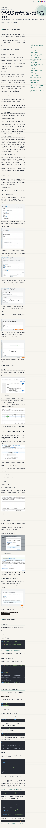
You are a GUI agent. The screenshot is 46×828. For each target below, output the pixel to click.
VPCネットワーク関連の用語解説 (36, 45)
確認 (32, 72)
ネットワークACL (34, 50)
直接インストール (34, 82)
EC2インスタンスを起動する (35, 59)
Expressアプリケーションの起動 (36, 85)
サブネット (33, 47)
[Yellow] (40, 1)
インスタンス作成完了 (35, 75)
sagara (4, 1)
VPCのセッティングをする (35, 55)
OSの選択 (33, 60)
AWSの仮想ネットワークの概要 (35, 44)
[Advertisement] (37, 32)
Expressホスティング (35, 88)
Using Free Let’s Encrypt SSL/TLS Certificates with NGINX (12, 823)
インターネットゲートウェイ (36, 54)
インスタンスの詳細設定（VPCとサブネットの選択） (37, 65)
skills (34, 1)
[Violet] (44, 1)
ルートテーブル (34, 49)
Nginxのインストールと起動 (35, 87)
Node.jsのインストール (34, 80)
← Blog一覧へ (4, 7)
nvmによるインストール (35, 83)
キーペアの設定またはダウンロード (37, 73)
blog (36, 1)
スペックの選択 (34, 62)
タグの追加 (33, 68)
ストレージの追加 (34, 67)
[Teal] (38, 1)
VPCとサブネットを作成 (35, 57)
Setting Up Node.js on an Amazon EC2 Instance (10, 685)
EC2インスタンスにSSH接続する (36, 77)
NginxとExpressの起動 (34, 78)
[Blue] (41, 1)
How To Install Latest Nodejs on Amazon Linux (10, 650)
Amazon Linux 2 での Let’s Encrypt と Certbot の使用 (11, 789)
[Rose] (42, 1)
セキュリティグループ (35, 52)
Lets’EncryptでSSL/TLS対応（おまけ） (37, 91)
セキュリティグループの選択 (36, 70)
